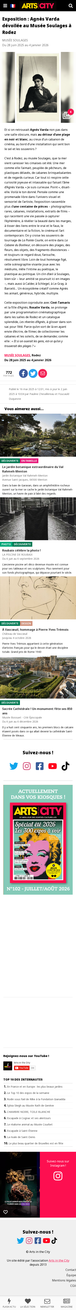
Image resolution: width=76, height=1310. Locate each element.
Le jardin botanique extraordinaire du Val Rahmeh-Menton (32, 469)
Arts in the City (59, 1260)
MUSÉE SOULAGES (17, 355)
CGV (73, 1286)
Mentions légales (64, 1280)
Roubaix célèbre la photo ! (21, 550)
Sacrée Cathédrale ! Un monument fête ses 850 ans (37, 711)
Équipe (71, 1275)
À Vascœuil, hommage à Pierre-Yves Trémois (35, 630)
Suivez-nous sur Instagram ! (58, 1163)
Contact (70, 1270)
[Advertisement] (38, 946)
